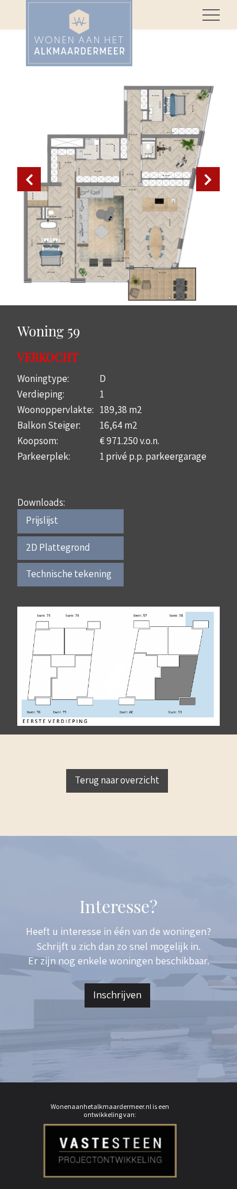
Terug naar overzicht (117, 780)
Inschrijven (117, 994)
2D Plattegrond (58, 547)
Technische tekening (69, 573)
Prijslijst (42, 520)
